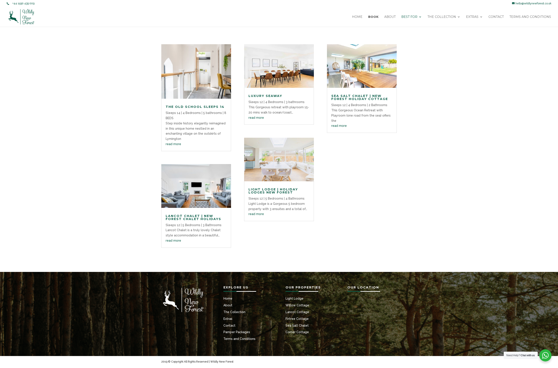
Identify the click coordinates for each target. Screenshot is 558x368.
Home (357, 17)
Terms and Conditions (239, 339)
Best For (409, 17)
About (390, 17)
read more (173, 144)
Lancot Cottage (297, 312)
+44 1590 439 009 (23, 3)
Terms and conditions (530, 17)
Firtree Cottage (297, 319)
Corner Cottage (297, 332)
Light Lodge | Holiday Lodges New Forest (273, 190)
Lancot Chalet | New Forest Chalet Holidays (193, 217)
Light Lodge (294, 298)
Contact (496, 17)
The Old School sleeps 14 (195, 107)
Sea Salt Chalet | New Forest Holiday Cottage (359, 97)
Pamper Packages (236, 332)
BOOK (373, 17)
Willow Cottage (297, 305)
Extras (472, 17)
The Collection (441, 17)
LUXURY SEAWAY (265, 96)
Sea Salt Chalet (297, 325)
